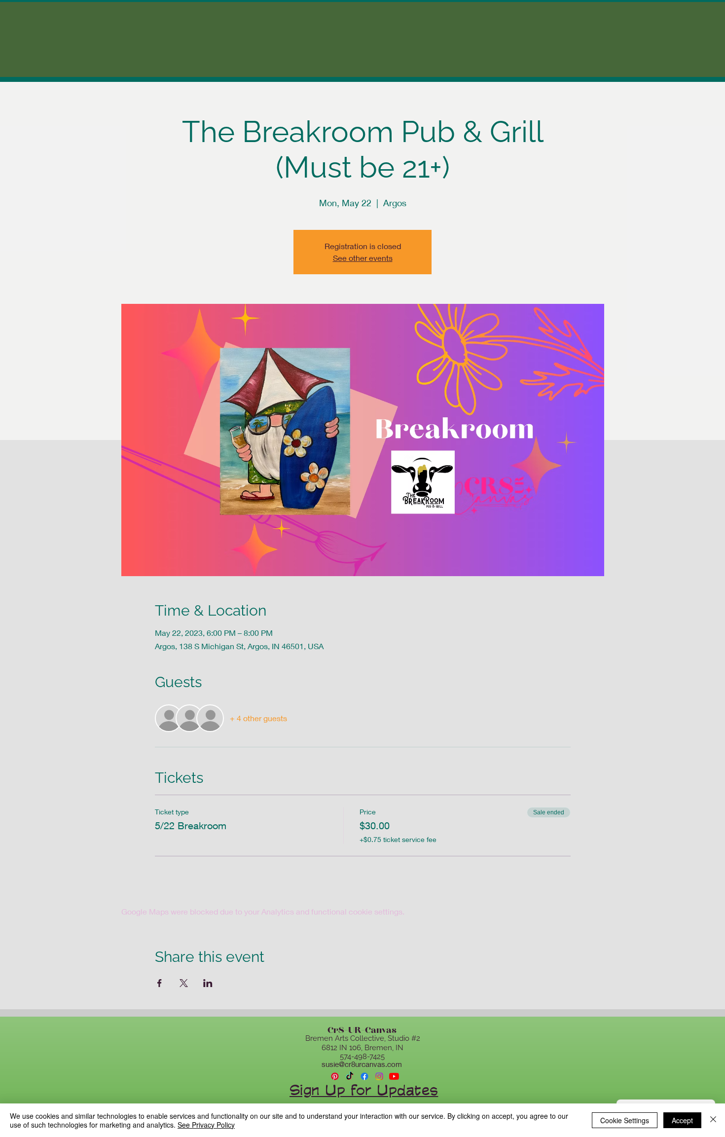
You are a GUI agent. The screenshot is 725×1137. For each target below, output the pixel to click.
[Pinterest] (335, 1076)
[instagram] (379, 1076)
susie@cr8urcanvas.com (362, 1064)
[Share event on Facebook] (159, 983)
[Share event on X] (183, 983)
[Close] (713, 1120)
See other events (363, 257)
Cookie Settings (624, 1120)
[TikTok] (350, 1076)
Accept (682, 1120)
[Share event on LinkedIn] (208, 983)
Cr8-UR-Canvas (362, 1030)
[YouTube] (394, 1076)
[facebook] (364, 1076)
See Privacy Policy (206, 1125)
